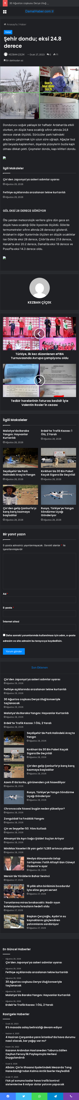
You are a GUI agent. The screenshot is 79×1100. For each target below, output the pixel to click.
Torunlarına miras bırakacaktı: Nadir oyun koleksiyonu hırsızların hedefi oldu (32, 904)
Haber (22, 24)
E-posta (8, 607)
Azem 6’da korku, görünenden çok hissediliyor (34, 782)
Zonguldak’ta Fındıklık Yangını (24, 818)
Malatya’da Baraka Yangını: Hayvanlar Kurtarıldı (16, 434)
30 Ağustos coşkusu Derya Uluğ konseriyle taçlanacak (40, 3)
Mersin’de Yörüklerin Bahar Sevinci (27, 876)
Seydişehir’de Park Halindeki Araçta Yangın (19, 473)
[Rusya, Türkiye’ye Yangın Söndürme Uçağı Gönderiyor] (58, 495)
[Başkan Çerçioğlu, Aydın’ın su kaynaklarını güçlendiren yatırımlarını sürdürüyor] (14, 921)
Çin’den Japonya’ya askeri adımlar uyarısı (31, 179)
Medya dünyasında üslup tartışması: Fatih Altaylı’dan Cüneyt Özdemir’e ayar (51, 862)
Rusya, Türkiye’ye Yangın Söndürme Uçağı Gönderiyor (57, 511)
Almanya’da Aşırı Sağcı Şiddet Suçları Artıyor (34, 838)
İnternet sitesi (11, 621)
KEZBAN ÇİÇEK (17, 54)
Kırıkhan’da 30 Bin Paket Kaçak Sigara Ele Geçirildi (58, 473)
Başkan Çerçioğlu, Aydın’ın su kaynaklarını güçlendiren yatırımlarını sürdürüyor (46, 920)
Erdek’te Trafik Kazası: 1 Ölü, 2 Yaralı (56, 432)
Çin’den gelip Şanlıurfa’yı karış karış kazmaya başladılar (19, 511)
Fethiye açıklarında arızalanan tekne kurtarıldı (34, 192)
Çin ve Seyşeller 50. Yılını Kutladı (25, 828)
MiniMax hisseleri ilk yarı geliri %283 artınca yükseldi (38, 848)
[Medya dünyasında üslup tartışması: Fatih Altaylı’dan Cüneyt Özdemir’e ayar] (14, 863)
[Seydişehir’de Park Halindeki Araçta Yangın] (20, 458)
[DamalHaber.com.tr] (39, 11)
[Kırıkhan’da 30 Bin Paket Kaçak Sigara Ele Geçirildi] (58, 458)
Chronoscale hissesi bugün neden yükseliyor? (34, 808)
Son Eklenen (39, 667)
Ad (5, 593)
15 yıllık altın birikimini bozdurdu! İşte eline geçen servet (48, 888)
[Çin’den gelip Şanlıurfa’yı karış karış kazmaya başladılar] (20, 495)
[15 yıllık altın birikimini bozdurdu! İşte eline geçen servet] (14, 891)
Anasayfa (11, 24)
